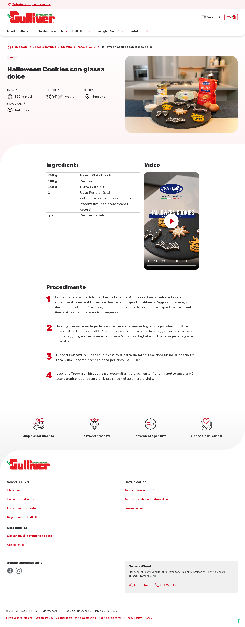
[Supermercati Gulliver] (31, 17)
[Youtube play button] (171, 221)
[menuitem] (211, 17)
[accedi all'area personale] (231, 17)
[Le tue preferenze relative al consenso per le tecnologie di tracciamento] (238, 620)
